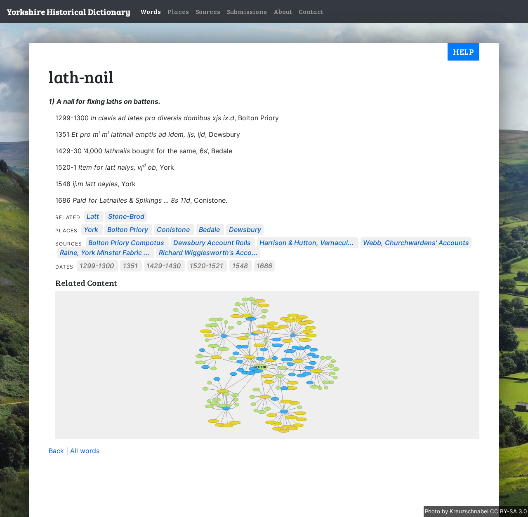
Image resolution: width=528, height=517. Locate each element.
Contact (311, 11)
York (91, 230)
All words (84, 451)
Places (178, 11)
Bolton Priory (127, 230)
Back (56, 451)
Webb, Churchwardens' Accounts (416, 243)
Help (463, 51)
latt (93, 217)
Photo (433, 511)
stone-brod (126, 217)
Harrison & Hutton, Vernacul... (306, 243)
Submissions (247, 11)
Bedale (209, 230)
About (282, 11)
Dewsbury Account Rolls (212, 243)
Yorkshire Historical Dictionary (68, 11)
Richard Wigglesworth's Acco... (208, 253)
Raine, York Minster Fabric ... (105, 253)
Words (150, 11)
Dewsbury (245, 230)
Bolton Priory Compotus (126, 243)
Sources (208, 11)
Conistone (173, 230)
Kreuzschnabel (470, 511)
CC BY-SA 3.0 (508, 511)
